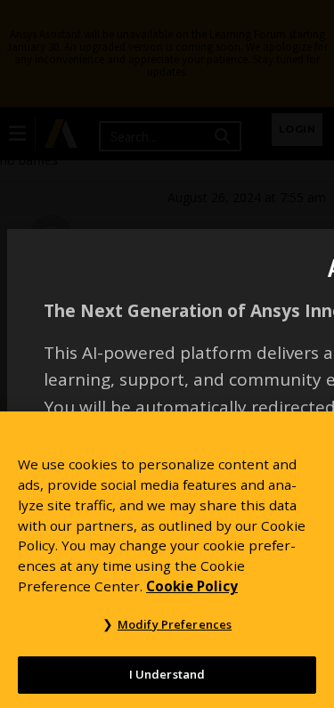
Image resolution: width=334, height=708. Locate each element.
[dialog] (167, 354)
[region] (167, 559)
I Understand (167, 674)
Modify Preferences (175, 624)
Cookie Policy (192, 586)
